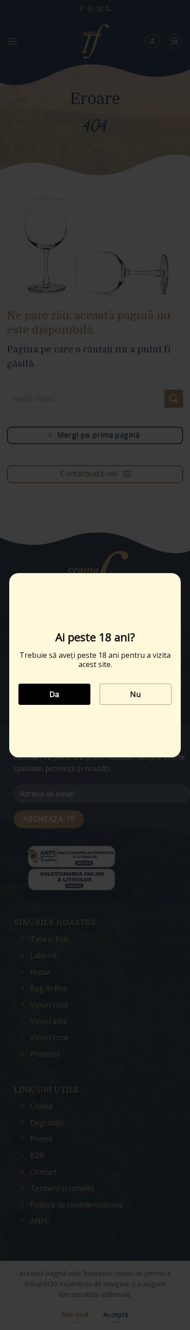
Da (54, 694)
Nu (135, 694)
